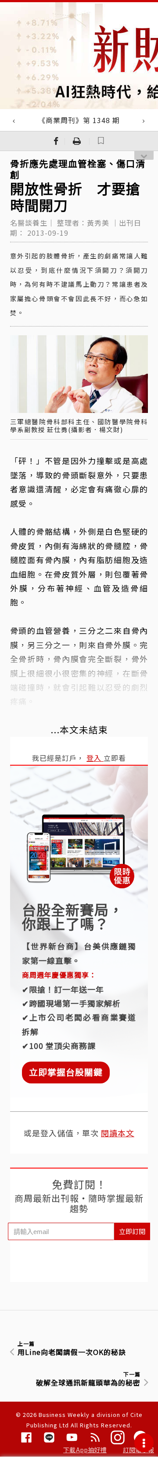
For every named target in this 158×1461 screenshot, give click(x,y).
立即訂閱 (132, 1231)
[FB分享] (56, 141)
